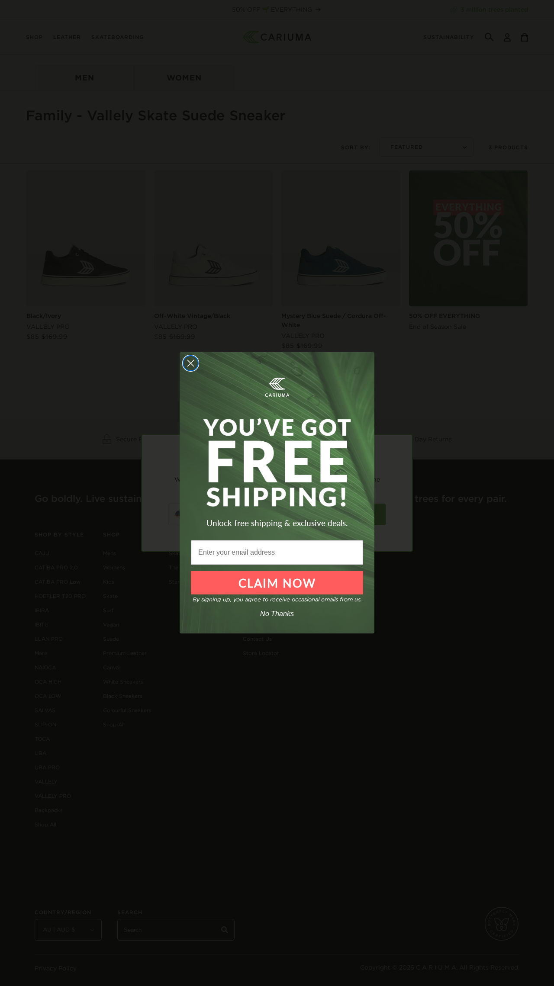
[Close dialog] (190, 363)
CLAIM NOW (277, 583)
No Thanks (277, 614)
